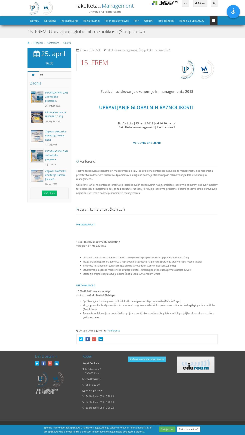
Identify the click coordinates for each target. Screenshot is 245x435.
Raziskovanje (91, 21)
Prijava (201, 3)
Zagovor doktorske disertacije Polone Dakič (55, 135)
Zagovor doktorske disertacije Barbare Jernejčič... (55, 175)
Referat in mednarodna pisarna (147, 359)
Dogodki (38, 42)
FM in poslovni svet (117, 21)
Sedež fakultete (90, 363)
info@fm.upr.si (93, 379)
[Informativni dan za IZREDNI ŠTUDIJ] (37, 118)
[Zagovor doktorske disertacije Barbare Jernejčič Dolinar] (37, 177)
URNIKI (148, 21)
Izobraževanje (69, 21)
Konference (53, 42)
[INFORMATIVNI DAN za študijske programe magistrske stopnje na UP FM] (37, 99)
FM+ (136, 21)
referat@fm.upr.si (95, 390)
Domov (34, 21)
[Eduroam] (195, 365)
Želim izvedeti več (188, 429)
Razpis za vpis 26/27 (191, 21)
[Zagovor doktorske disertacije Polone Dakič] (37, 138)
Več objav (49, 193)
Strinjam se (167, 429)
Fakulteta (104, 5)
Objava (67, 42)
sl (185, 3)
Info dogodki (166, 21)
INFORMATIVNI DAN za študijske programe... (56, 96)
